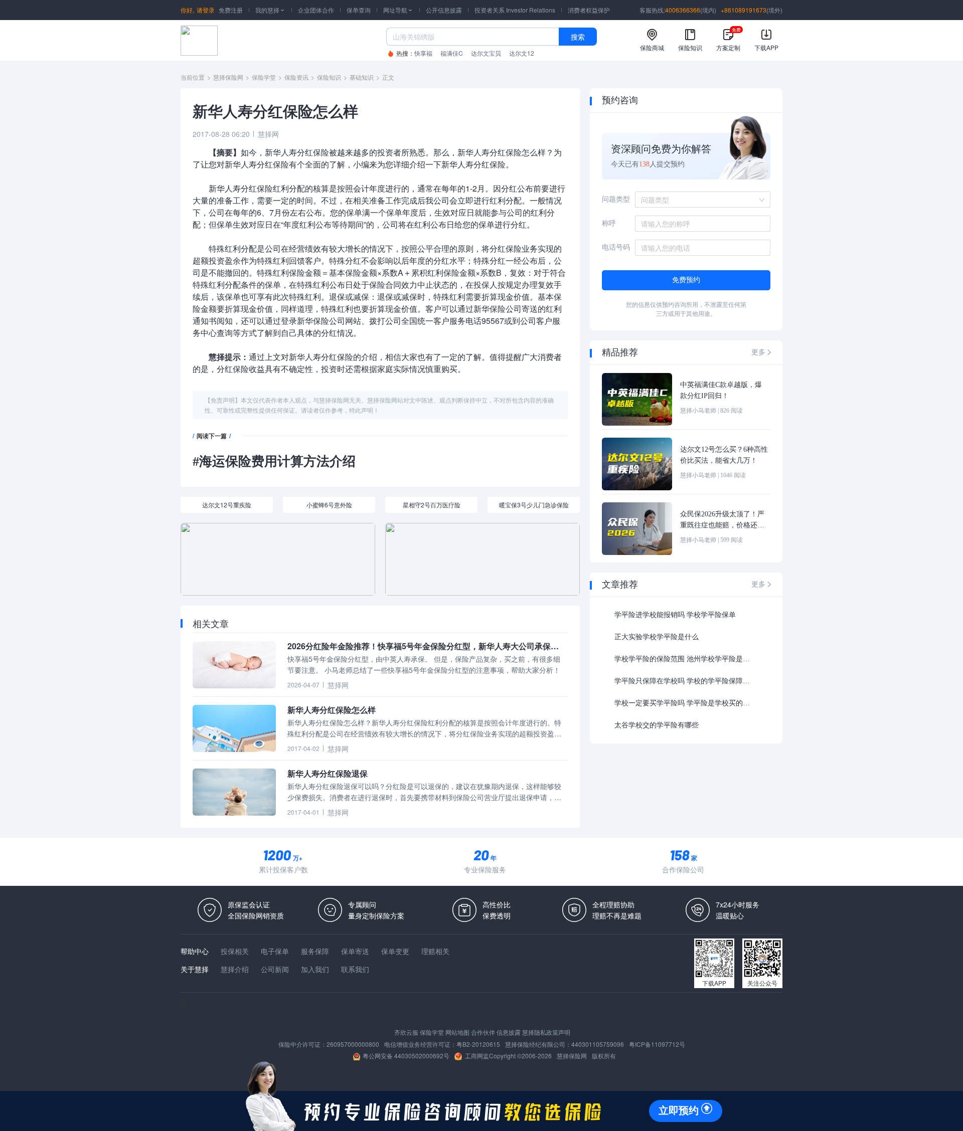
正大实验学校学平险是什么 (656, 637)
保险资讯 (296, 77)
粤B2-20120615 (478, 1044)
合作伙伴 (483, 1032)
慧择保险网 (228, 77)
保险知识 (329, 77)
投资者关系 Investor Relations (514, 10)
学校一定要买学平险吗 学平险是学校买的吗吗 (684, 703)
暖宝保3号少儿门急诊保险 (534, 504)
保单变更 (395, 951)
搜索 (578, 37)
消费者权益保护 (589, 10)
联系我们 (355, 969)
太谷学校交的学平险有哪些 (656, 725)
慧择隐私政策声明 (546, 1032)
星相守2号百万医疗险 (431, 504)
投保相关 (235, 951)
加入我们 (315, 969)
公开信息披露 (444, 10)
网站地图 (457, 1032)
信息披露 (509, 1032)
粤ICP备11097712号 (657, 1044)
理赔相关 (435, 951)
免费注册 (231, 10)
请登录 (206, 10)
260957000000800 (353, 1044)
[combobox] (699, 199)
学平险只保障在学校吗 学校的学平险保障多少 (684, 681)
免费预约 (686, 280)
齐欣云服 (406, 1032)
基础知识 (362, 77)
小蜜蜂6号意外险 (329, 504)
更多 (761, 352)
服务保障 (315, 951)
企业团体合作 (316, 10)
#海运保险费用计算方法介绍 (274, 461)
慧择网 (268, 133)
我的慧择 (270, 10)
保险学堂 (264, 77)
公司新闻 (275, 969)
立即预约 (679, 1110)
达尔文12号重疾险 (226, 504)
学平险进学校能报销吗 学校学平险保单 (675, 615)
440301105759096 (597, 1044)
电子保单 (275, 951)
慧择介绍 (235, 969)
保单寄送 (355, 951)
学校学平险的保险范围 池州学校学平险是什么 (684, 659)
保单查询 (359, 10)
